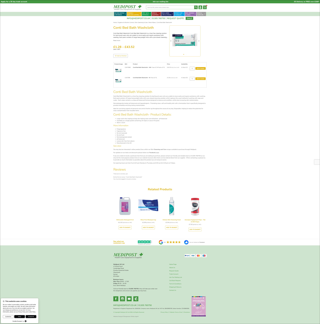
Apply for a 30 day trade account (14, 1)
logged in (123, 179)
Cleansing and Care (160, 149)
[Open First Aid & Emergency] (150, 14)
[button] (171, 41)
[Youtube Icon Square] (129, 298)
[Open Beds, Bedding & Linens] (195, 14)
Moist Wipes (152, 22)
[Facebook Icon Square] (115, 298)
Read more (116, 40)
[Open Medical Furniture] (204, 14)
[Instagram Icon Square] (122, 298)
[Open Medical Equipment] (159, 14)
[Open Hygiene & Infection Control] (140, 14)
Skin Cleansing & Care (141, 22)
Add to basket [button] (200, 68)
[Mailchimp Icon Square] (135, 298)
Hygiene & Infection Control (126, 22)
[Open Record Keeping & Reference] (125, 14)
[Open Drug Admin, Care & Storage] (172, 14)
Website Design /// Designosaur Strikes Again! (125, 316)
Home (115, 22)
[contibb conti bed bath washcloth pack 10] (184, 40)
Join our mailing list (160, 1)
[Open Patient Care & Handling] (183, 14)
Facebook (152, 153)
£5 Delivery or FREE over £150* (306, 1)
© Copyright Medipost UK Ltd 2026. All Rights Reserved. (128, 312)
